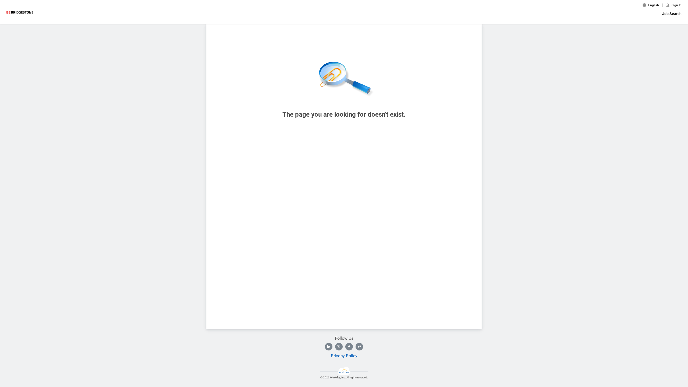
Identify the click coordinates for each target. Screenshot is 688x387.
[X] (339, 346)
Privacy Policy (344, 355)
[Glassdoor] (359, 346)
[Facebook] (349, 346)
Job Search (672, 14)
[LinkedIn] (328, 346)
